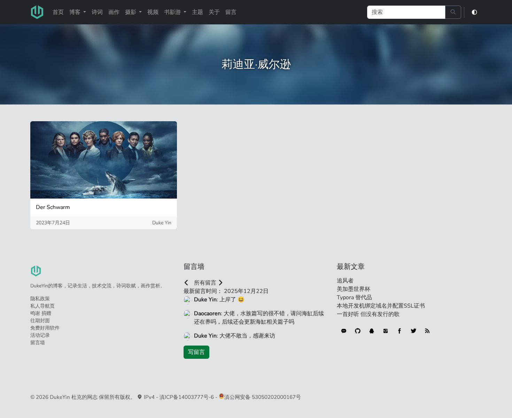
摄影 (131, 12)
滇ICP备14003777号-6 (187, 397)
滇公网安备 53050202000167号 (262, 397)
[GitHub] (358, 331)
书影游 (173, 12)
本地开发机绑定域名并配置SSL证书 (381, 306)
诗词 (97, 12)
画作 (113, 12)
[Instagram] (386, 331)
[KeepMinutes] (344, 331)
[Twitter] (413, 331)
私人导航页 (42, 306)
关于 (214, 12)
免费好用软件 (45, 328)
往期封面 (40, 320)
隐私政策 (40, 298)
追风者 (345, 281)
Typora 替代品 (354, 297)
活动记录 (40, 335)
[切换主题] (474, 12)
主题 (197, 12)
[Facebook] (399, 331)
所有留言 (205, 283)
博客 (75, 12)
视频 (152, 12)
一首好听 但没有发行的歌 (368, 314)
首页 (58, 12)
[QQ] (372, 331)
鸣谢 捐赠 (40, 313)
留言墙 (37, 342)
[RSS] (427, 331)
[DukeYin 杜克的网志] (37, 12)
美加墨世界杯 (353, 289)
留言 (230, 12)
